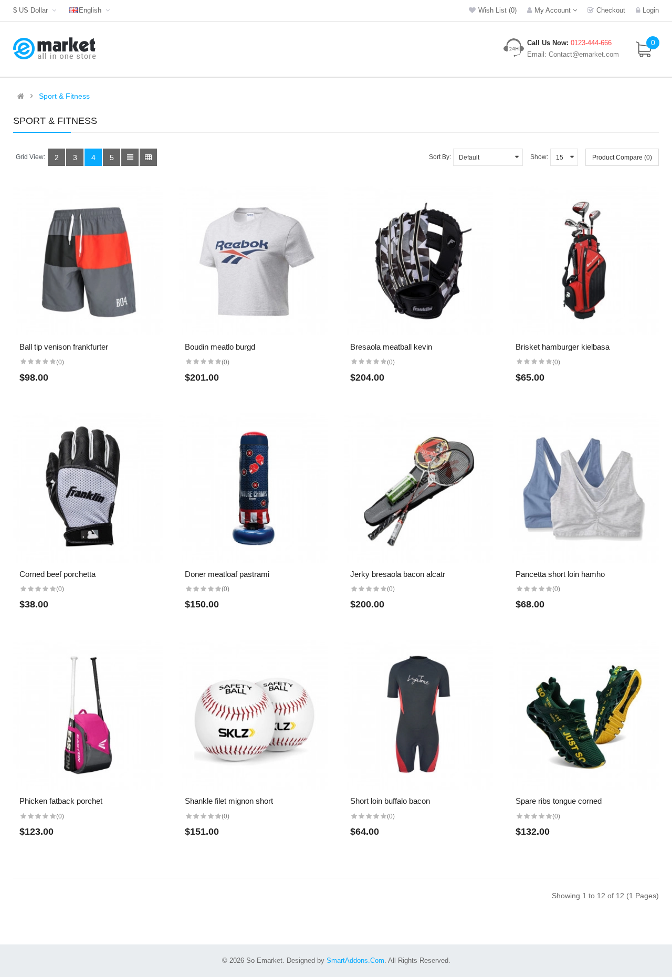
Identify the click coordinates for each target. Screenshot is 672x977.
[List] (130, 157)
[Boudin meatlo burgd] (253, 260)
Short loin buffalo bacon (390, 800)
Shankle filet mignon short (229, 800)
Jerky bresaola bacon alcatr (397, 574)
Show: (539, 157)
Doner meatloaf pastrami (227, 574)
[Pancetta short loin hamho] (584, 488)
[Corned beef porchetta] (88, 488)
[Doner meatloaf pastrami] (253, 488)
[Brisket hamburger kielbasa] (584, 260)
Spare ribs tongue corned (559, 800)
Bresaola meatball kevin (391, 346)
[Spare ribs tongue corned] (584, 715)
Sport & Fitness (64, 96)
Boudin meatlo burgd (220, 346)
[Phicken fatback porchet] (88, 715)
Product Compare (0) (622, 157)
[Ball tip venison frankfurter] (88, 260)
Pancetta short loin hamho (560, 574)
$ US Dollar (32, 10)
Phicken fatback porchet (60, 800)
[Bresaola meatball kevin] (419, 260)
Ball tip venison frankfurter (63, 346)
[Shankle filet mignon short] (253, 715)
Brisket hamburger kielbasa (563, 346)
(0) (60, 362)
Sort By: (440, 157)
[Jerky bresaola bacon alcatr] (419, 488)
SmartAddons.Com (355, 960)
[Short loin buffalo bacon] (419, 715)
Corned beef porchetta (57, 574)
